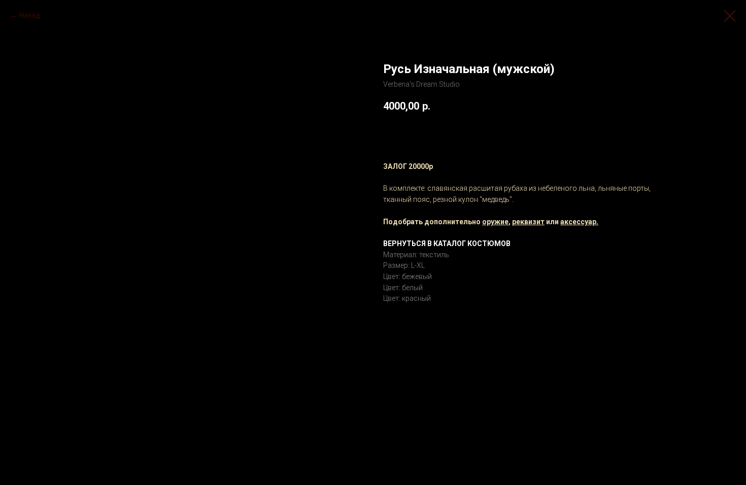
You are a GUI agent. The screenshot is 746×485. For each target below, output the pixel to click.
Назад (29, 15)
